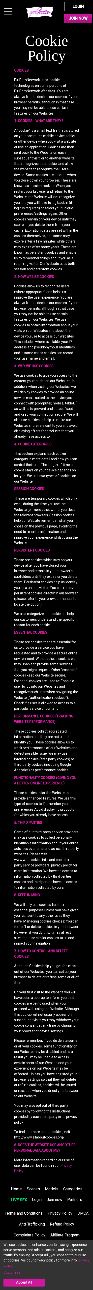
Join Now (78, 18)
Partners (74, 1199)
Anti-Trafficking (32, 1224)
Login (78, 6)
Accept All (24, 1282)
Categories (72, 1189)
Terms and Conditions (24, 1213)
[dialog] (46, 1265)
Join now (54, 1199)
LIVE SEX (19, 1200)
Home (16, 1189)
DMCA (83, 1213)
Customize (12, 1272)
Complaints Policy (29, 1235)
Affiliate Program (65, 1235)
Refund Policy (62, 1224)
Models (51, 1189)
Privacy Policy (60, 1213)
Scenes (33, 1189)
